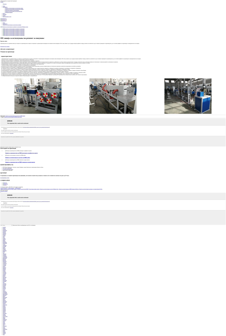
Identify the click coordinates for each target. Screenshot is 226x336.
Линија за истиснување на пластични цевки (14, 8)
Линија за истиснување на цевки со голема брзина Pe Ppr (90, 189)
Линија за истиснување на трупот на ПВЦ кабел (15, 115)
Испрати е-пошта (3, 191)
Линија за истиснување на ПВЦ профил (8, 189)
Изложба (4, 14)
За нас (4, 15)
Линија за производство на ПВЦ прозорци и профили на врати (21, 153)
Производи (5, 7)
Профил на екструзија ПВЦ (22, 189)
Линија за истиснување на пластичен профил (14, 9)
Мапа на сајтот (11, 188)
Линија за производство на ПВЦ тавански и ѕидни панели (20, 162)
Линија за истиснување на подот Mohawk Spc (49, 189)
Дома (4, 6)
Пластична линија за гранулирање (12, 10)
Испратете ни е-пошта (4, 46)
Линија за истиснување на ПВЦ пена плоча (13, 116)
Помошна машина (8, 12)
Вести (4, 13)
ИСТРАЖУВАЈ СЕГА (4, 177)
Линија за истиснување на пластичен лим (13, 11)
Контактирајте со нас (7, 16)
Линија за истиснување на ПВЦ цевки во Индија (69, 189)
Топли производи (4, 188)
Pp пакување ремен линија (34, 189)
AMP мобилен (18, 188)
